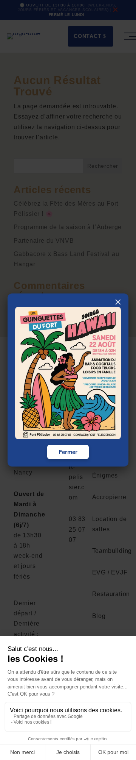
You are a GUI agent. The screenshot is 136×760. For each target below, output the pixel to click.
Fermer (68, 452)
